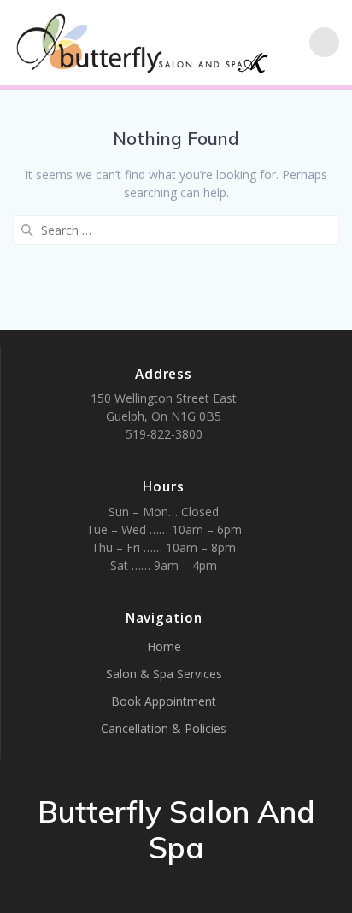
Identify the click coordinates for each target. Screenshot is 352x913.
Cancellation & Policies (163, 728)
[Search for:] (176, 230)
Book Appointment (163, 701)
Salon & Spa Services (164, 674)
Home (164, 646)
